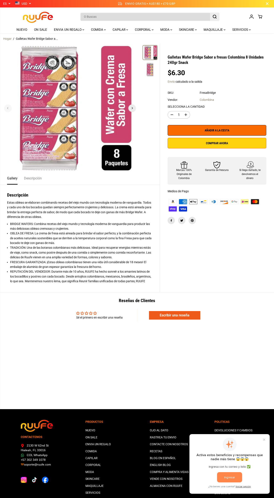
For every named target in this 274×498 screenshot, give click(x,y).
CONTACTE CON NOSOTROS (169, 444)
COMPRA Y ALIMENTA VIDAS (169, 472)
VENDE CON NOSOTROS (166, 478)
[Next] (132, 108)
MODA (165, 30)
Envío (171, 81)
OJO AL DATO (159, 430)
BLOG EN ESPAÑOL (163, 458)
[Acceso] (251, 17)
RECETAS (156, 451)
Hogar (7, 38)
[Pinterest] (192, 220)
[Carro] (260, 17)
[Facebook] (171, 220)
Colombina (207, 99)
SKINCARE (187, 30)
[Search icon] (214, 16)
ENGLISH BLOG (160, 465)
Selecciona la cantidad (186, 107)
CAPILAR (119, 30)
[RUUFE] (31, 17)
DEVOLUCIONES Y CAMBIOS (233, 430)
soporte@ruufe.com (37, 464)
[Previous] (8, 108)
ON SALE (40, 30)
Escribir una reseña (174, 315)
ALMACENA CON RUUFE (166, 486)
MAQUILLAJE (214, 30)
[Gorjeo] (181, 220)
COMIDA (97, 30)
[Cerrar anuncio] (267, 3)
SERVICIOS (240, 30)
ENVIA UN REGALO (68, 30)
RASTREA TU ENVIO (163, 437)
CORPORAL (143, 30)
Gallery (12, 178)
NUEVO (21, 30)
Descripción (33, 178)
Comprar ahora (217, 143)
